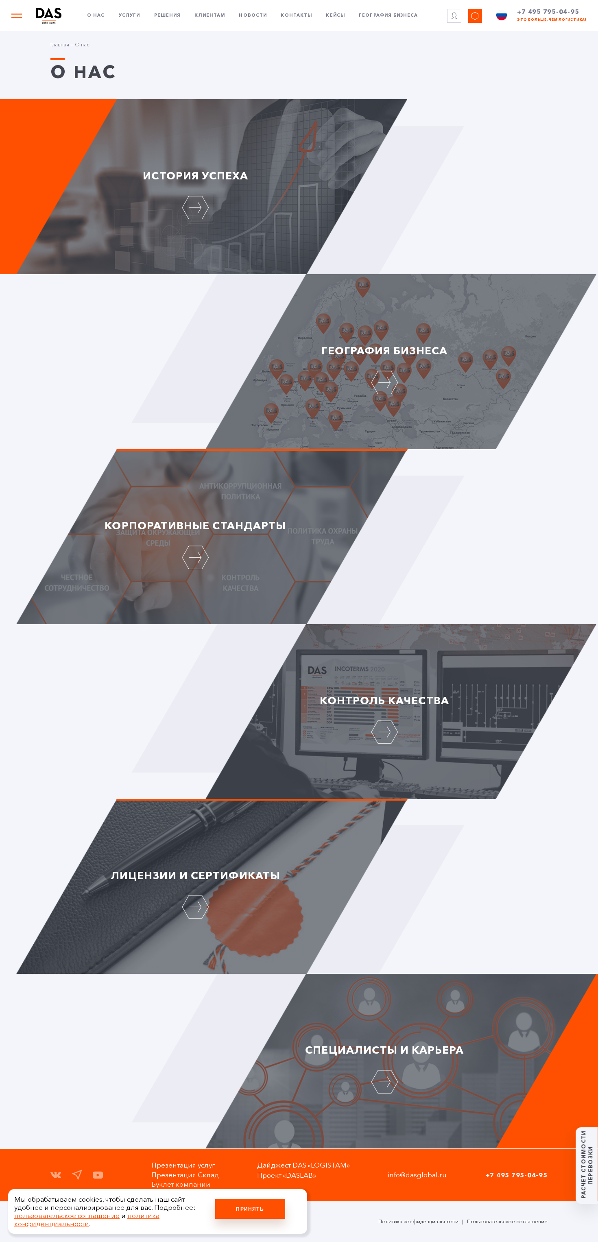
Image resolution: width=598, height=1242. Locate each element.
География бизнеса (388, 15)
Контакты (296, 15)
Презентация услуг (183, 1165)
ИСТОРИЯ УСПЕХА (195, 175)
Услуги (129, 15)
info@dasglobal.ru (417, 1175)
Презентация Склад (185, 1175)
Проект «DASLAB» (286, 1175)
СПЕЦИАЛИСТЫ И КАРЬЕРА (384, 1049)
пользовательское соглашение (67, 1215)
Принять (250, 1209)
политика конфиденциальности (86, 1219)
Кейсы (335, 15)
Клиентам (209, 15)
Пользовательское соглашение (507, 1221)
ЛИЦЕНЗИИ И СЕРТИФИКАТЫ (195, 875)
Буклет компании (180, 1184)
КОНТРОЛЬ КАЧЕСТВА (384, 700)
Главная (59, 44)
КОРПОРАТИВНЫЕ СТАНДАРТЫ (195, 525)
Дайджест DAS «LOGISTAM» (303, 1165)
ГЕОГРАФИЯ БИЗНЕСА (384, 350)
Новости (253, 15)
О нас (96, 15)
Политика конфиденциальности (418, 1221)
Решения (167, 15)
